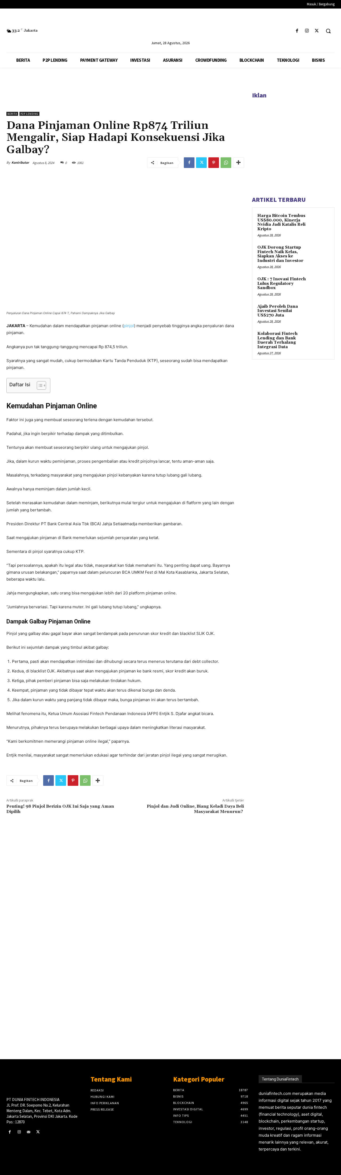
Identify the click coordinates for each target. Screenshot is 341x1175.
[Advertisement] (125, 974)
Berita (12, 114)
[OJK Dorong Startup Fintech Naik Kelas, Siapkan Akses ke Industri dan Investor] (320, 253)
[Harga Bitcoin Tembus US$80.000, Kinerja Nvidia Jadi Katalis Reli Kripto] (320, 222)
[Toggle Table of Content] (39, 385)
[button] (328, 30)
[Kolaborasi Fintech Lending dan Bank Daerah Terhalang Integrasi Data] (320, 340)
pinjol (129, 325)
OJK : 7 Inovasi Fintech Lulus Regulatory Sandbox (281, 283)
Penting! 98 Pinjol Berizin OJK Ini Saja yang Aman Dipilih (60, 809)
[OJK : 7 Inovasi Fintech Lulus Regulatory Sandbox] (320, 285)
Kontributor (20, 162)
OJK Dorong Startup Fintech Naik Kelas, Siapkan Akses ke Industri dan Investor (280, 254)
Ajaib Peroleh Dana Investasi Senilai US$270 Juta (277, 311)
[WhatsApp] (226, 162)
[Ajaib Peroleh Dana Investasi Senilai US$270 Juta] (320, 312)
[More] (238, 162)
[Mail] (28, 1132)
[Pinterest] (213, 162)
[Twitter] (316, 31)
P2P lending (29, 114)
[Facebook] (297, 31)
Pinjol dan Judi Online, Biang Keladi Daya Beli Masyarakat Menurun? (195, 809)
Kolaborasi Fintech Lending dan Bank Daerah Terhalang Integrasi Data (277, 340)
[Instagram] (307, 31)
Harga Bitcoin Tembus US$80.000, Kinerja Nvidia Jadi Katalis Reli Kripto (281, 222)
